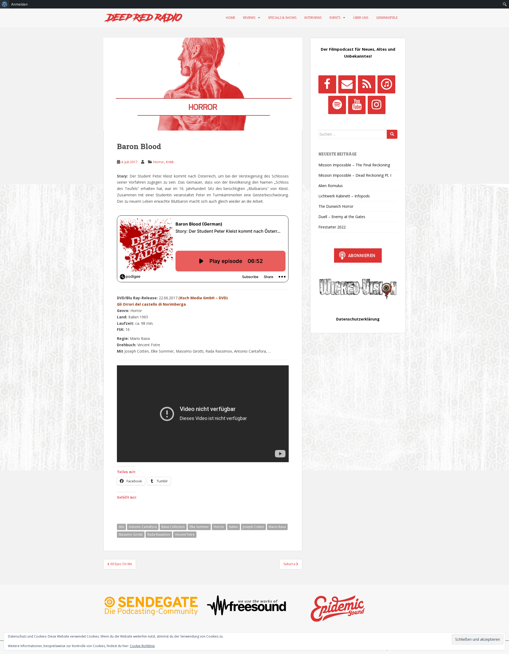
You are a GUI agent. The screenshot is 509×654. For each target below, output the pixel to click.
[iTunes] (386, 84)
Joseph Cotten (253, 527)
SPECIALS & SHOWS (282, 17)
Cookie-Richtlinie (142, 646)
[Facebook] (327, 84)
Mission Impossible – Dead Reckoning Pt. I (354, 175)
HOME (230, 17)
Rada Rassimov (158, 534)
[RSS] (366, 84)
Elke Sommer (199, 527)
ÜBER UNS (360, 17)
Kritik (170, 161)
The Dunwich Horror (335, 206)
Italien (233, 527)
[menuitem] (4, 4)
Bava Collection (173, 527)
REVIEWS (249, 17)
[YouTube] (357, 105)
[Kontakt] (347, 84)
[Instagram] (376, 105)
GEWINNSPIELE (387, 17)
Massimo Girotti (131, 534)
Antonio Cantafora (143, 527)
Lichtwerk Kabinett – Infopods (344, 195)
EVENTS (335, 17)
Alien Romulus (330, 185)
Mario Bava (277, 527)
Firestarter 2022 (332, 226)
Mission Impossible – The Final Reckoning (354, 164)
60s (121, 527)
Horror (158, 161)
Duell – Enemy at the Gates (341, 216)
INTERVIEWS (313, 17)
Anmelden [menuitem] (19, 4)
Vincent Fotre (185, 534)
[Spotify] (337, 105)
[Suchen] (392, 134)
